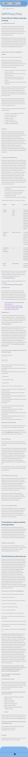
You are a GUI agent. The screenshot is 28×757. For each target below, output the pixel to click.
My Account (4, 755)
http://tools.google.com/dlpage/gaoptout (13, 284)
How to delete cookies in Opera (11, 309)
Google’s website (7, 324)
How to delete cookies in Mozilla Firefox (13, 305)
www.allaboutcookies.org (9, 278)
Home (4, 8)
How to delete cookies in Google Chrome (14, 307)
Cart (12, 754)
